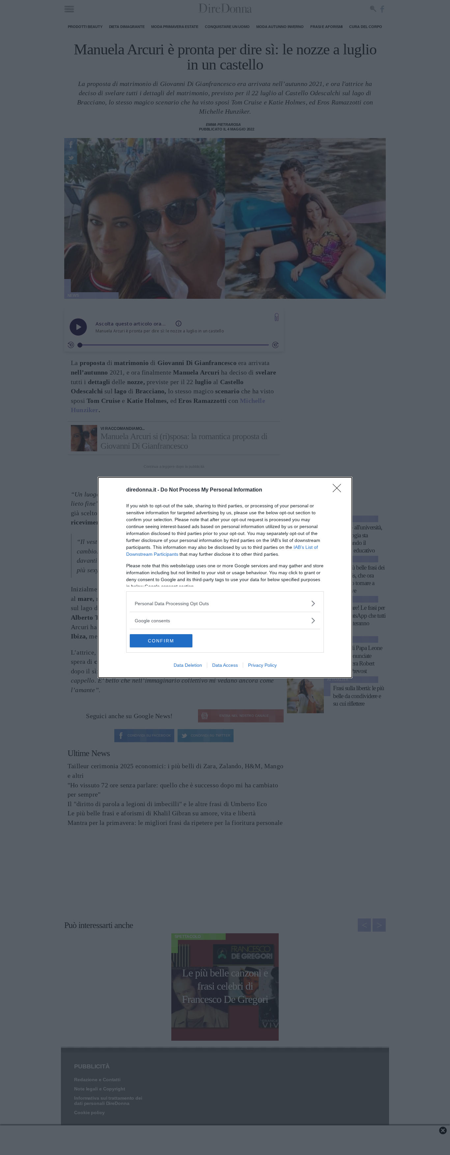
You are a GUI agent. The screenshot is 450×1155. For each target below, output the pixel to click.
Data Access (225, 665)
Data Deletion (188, 665)
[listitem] (225, 603)
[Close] (339, 490)
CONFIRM (161, 640)
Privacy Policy (262, 665)
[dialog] (225, 577)
